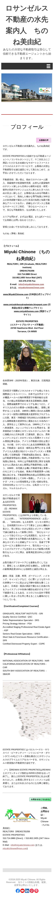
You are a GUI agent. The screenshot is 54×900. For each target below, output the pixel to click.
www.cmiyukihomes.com (26, 311)
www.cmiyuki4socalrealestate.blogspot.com (25, 304)
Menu (49, 66)
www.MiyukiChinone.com (15, 294)
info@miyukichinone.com (31, 284)
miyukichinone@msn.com (31, 287)
